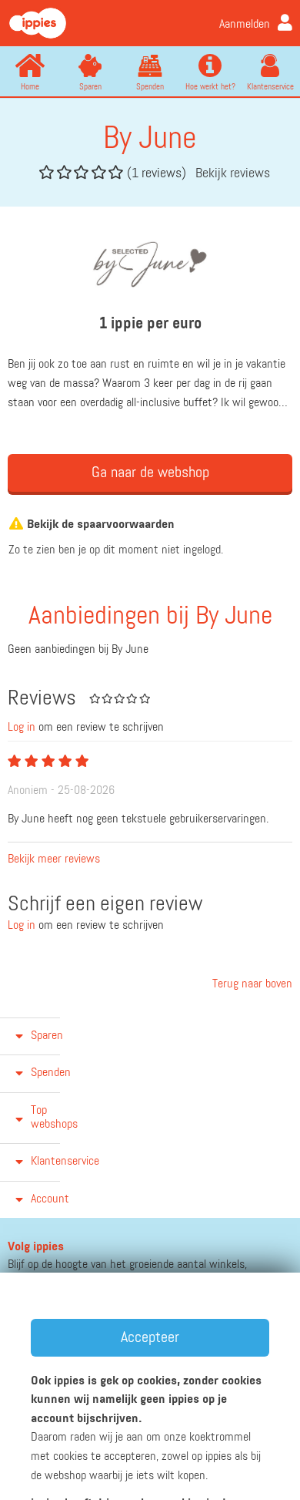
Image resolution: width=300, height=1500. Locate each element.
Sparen (90, 86)
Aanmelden (244, 24)
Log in (21, 727)
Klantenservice (270, 86)
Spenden (150, 86)
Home (30, 86)
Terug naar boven (250, 984)
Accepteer (150, 1337)
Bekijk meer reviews (54, 859)
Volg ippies (36, 1247)
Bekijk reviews (232, 173)
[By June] (150, 264)
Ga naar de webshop (150, 472)
